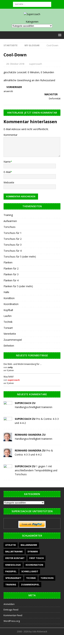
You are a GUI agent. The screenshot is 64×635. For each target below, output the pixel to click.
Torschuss (9, 227)
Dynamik (33, 551)
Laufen (8, 316)
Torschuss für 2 (13, 238)
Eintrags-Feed (11, 609)
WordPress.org (12, 621)
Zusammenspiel (13, 339)
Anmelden (9, 604)
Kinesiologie (13, 564)
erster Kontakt (15, 558)
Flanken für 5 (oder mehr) (18, 286)
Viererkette (10, 333)
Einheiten (9, 345)
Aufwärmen (10, 221)
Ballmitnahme (14, 551)
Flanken (8, 262)
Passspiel (11, 571)
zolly (10, 367)
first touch (36, 558)
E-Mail (7, 172)
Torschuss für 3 (13, 244)
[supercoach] (8, 407)
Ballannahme (29, 544)
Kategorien (32, 21)
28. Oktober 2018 (15, 63)
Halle (6, 292)
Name (7, 161)
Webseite (9, 182)
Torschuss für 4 (13, 250)
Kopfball (8, 310)
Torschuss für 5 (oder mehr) (20, 256)
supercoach (35, 63)
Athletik (10, 544)
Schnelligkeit (29, 571)
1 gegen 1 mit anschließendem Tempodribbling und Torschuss (36, 470)
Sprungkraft (13, 578)
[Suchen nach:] (32, 4)
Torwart (8, 327)
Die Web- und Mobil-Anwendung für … (23, 364)
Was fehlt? (9, 376)
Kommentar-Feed (13, 615)
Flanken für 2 (11, 268)
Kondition (9, 298)
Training (8, 215)
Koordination (11, 304)
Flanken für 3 (11, 274)
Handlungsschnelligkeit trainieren (33, 407)
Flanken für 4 (11, 280)
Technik (8, 321)
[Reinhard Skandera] (8, 439)
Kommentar (10, 134)
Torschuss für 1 (13, 233)
